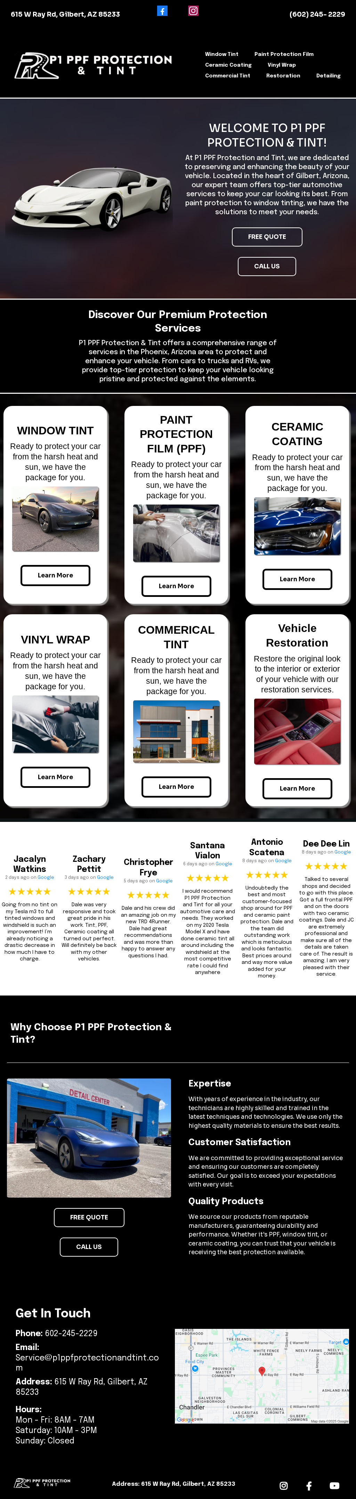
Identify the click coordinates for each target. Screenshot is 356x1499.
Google (46, 877)
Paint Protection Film (284, 54)
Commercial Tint (227, 76)
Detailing (328, 76)
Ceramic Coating (228, 65)
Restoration (283, 76)
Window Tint (221, 54)
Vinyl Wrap (282, 65)
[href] (262, 1376)
